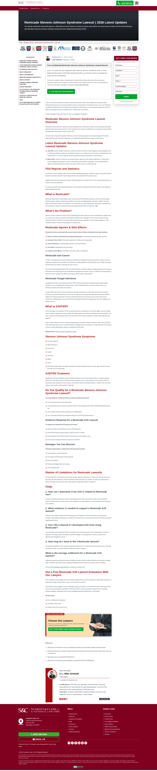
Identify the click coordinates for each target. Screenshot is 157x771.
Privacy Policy (109, 716)
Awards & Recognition (75, 719)
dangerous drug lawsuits (61, 567)
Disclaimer (108, 714)
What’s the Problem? (26, 74)
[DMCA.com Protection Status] (78, 767)
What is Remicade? (25, 72)
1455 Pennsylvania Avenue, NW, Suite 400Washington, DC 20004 (34, 723)
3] (95, 175)
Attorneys (72, 716)
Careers (71, 729)
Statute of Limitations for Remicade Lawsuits (28, 96)
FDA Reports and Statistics (28, 69)
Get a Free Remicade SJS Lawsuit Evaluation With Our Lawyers (30, 103)
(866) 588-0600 (84, 85)
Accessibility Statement (111, 721)
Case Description (120, 86)
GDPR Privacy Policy (111, 726)
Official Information (74, 731)
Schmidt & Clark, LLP (56, 114)
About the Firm (35, 8)
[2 (95, 164)
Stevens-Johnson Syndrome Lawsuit (44, 42)
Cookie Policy (109, 719)
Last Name (119, 70)
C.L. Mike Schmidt (67, 57)
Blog (70, 721)
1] (100, 155)
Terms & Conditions (110, 731)
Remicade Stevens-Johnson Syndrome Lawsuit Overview (29, 61)
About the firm (73, 714)
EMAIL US (40, 739)
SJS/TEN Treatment (26, 86)
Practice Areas (23, 8)
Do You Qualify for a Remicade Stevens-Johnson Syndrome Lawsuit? (30, 91)
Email (117, 75)
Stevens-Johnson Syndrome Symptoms (29, 83)
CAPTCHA (118, 91)
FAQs (21, 99)
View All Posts (104, 699)
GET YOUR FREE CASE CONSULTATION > (65, 629)
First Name (119, 65)
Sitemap (107, 734)
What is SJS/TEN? (25, 80)
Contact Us (45, 8)
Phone (118, 81)
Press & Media (73, 726)
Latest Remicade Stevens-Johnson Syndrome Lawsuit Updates (31, 65)
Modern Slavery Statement (112, 729)
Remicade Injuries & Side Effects (30, 77)
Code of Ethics (109, 724)
